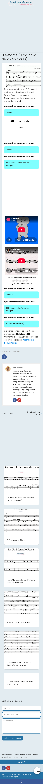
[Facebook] (4, 356)
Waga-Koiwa (8, 413)
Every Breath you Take (33, 413)
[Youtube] (19, 400)
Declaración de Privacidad (12, 774)
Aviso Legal (13, 777)
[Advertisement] (21, 28)
